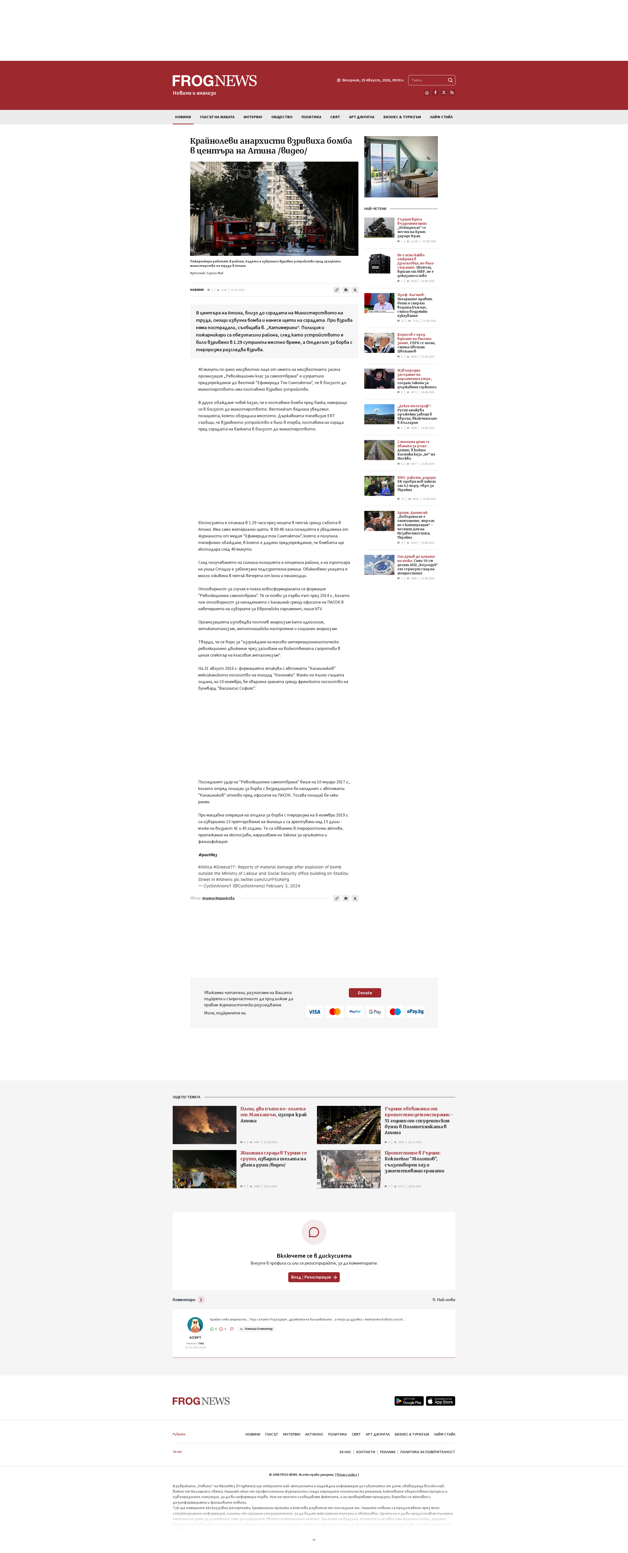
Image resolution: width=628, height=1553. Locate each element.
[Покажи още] (314, 1539)
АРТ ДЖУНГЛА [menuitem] (361, 117)
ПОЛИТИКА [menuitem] (311, 117)
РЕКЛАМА (387, 1452)
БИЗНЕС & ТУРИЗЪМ (412, 1434)
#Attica (205, 867)
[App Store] (440, 1401)
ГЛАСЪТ (271, 1434)
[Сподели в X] (355, 289)
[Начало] (427, 92)
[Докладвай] (232, 1329)
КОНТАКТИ (365, 1452)
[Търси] (450, 80)
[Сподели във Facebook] (345, 289)
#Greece (221, 867)
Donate (365, 993)
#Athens (224, 879)
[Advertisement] (314, 30)
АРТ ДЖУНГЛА (378, 1434)
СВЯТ (356, 1434)
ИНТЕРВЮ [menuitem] (253, 117)
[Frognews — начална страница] (201, 1401)
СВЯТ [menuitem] (335, 117)
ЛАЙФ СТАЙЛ (444, 1434)
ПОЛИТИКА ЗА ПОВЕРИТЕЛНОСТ (427, 1452)
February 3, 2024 (283, 885)
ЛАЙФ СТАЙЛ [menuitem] (441, 117)
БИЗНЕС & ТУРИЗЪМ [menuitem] (402, 117)
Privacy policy (347, 1474)
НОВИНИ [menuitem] (183, 117)
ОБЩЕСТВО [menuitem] (281, 117)
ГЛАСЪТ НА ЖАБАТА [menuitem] (217, 117)
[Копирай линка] (336, 289)
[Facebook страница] (435, 92)
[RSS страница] (452, 92)
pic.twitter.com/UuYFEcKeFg (261, 879)
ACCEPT (195, 1337)
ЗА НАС (345, 1452)
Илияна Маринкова (218, 898)
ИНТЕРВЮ (291, 1434)
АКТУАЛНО (314, 1434)
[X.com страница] (444, 92)
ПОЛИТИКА (337, 1434)
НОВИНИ (197, 290)
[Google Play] (409, 1401)
